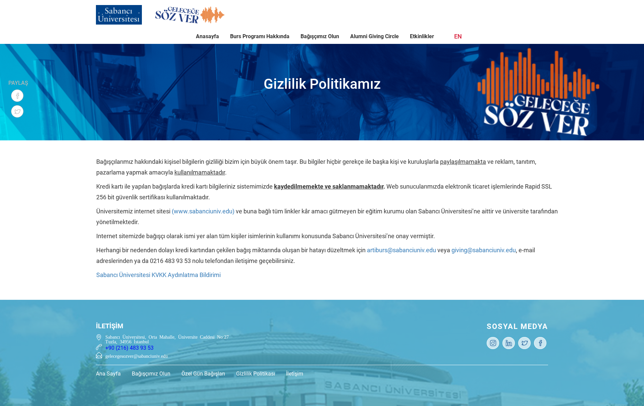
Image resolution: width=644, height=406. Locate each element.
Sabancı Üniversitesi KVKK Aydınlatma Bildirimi (158, 274)
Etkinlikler (422, 36)
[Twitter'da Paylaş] (17, 111)
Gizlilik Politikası (255, 373)
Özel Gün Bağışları (203, 373)
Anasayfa (207, 36)
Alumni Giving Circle (374, 36)
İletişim (294, 373)
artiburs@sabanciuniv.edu (401, 250)
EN (458, 36)
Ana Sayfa (108, 373)
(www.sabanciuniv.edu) (203, 211)
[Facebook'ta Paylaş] (17, 95)
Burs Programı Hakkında (259, 36)
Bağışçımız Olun (320, 36)
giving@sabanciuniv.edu (483, 250)
